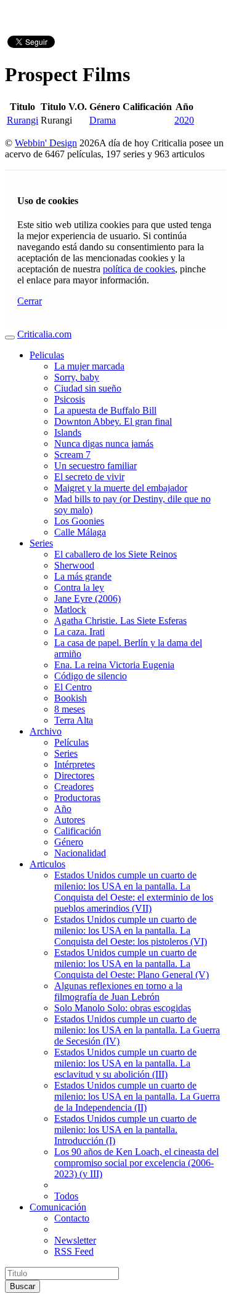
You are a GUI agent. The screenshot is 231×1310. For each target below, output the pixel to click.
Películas (71, 742)
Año (62, 808)
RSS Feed (74, 1251)
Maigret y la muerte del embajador (120, 488)
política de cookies (139, 269)
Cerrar (29, 301)
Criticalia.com (44, 334)
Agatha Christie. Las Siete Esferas (120, 620)
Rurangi (22, 120)
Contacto (71, 1218)
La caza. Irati (79, 631)
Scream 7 (72, 454)
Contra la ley (79, 587)
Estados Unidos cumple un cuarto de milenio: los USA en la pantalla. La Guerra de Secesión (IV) (137, 1030)
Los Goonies (79, 521)
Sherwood (74, 565)
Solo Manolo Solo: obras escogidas (122, 1008)
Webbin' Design (46, 143)
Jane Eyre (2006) (87, 598)
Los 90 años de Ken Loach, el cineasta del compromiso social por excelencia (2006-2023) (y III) (136, 1162)
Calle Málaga (80, 532)
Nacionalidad (80, 853)
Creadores (74, 786)
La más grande (82, 576)
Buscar (22, 1286)
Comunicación (58, 1207)
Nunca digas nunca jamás (103, 443)
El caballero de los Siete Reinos (115, 554)
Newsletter (75, 1240)
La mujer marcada (89, 366)
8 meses (69, 709)
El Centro (73, 687)
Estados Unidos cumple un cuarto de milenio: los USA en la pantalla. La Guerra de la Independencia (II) (137, 1096)
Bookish (70, 698)
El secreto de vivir (89, 477)
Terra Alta (73, 720)
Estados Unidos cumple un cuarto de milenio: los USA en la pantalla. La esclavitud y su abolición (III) (125, 1063)
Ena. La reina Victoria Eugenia (114, 665)
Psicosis (69, 399)
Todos (66, 1196)
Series (41, 543)
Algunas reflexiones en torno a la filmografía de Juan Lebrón (118, 991)
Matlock (70, 609)
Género (68, 842)
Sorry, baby (76, 377)
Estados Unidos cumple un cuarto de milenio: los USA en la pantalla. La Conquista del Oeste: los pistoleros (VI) (130, 930)
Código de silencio (90, 676)
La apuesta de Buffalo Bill (105, 410)
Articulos (47, 864)
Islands (67, 432)
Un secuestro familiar (95, 465)
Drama (102, 120)
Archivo (46, 731)
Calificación (77, 831)
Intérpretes (74, 764)
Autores (69, 820)
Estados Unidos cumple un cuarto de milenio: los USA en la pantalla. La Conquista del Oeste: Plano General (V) (131, 963)
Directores (74, 775)
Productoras (77, 797)
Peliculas (47, 355)
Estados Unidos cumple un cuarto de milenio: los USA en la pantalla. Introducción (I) (125, 1129)
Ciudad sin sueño (87, 388)
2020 (184, 120)
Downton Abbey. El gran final (113, 421)
